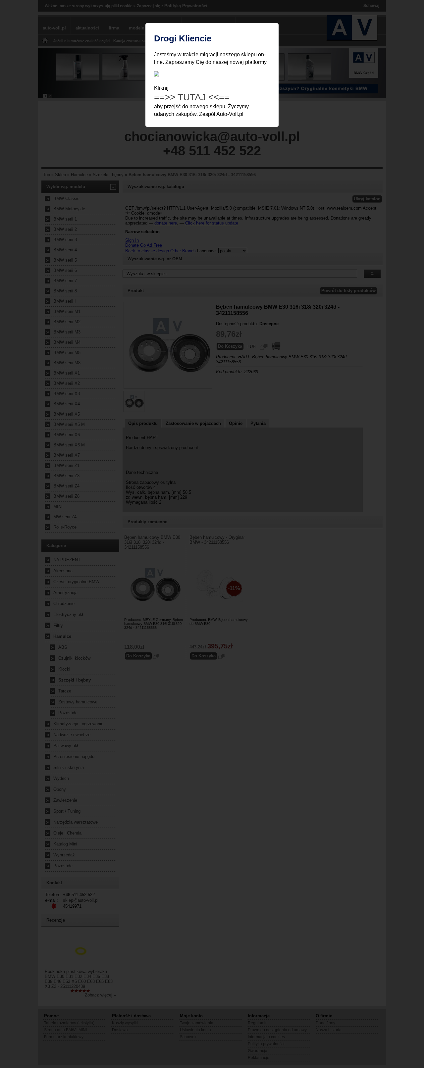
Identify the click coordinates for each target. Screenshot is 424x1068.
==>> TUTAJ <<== (192, 97)
